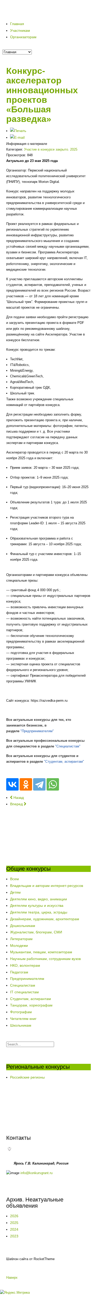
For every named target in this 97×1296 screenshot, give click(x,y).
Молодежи (19, 945)
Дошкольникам (22, 926)
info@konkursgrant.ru (36, 1173)
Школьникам (20, 1025)
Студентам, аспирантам (30, 999)
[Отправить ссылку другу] (17, 137)
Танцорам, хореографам (31, 1005)
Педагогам (19, 972)
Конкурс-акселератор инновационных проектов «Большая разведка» (42, 95)
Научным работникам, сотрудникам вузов (45, 959)
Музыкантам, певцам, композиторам (41, 952)
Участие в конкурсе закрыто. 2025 (50, 149)
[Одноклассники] (26, 784)
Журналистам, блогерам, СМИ (36, 932)
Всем (14, 879)
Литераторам (21, 939)
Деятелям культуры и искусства (36, 905)
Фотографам (21, 1012)
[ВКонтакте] (12, 784)
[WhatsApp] (53, 784)
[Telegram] (39, 784)
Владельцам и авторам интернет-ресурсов (46, 886)
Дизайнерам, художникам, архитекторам (44, 919)
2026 (14, 1216)
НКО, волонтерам (25, 965)
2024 (14, 1229)
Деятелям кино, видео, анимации (38, 899)
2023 (14, 1236)
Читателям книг (23, 1019)
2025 (14, 1223)
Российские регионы (27, 1077)
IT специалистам (24, 992)
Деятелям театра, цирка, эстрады (38, 912)
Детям (15, 892)
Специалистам (22, 985)
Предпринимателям (27, 979)
